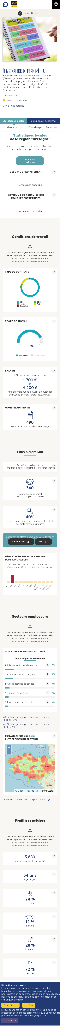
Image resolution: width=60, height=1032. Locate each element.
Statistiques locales (13, 121)
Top (53, 1028)
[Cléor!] (5, 4)
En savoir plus (10, 1020)
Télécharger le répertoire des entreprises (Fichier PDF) (26, 726)
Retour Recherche (33, 13)
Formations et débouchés (43, 121)
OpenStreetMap (26, 790)
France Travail (19, 541)
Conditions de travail (13, 127)
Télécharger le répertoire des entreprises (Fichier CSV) (26, 718)
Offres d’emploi (35, 127)
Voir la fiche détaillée (13, 105)
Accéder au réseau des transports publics (25, 799)
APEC (41, 541)
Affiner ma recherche (30, 160)
